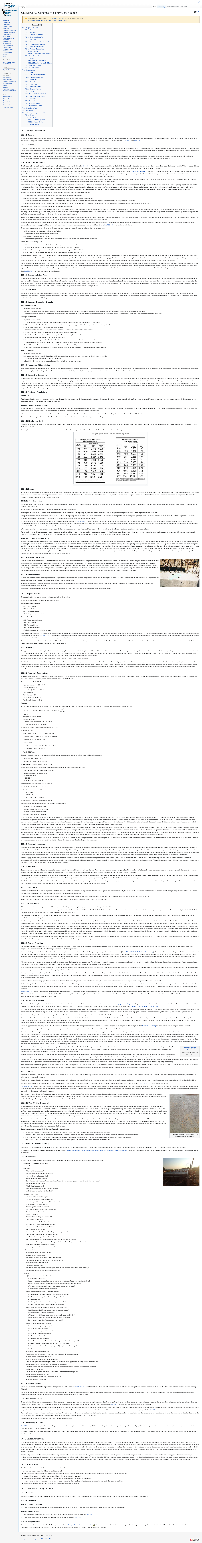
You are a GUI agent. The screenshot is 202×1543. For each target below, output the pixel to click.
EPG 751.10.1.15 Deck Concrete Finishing (139, 952)
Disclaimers (52, 1539)
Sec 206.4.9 (28, 271)
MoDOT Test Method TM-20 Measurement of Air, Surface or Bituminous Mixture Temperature (97, 1150)
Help (197, 12)
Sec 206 (85, 166)
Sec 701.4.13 (108, 225)
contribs (61, 18)
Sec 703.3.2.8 (80, 521)
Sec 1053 (78, 1517)
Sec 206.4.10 (44, 635)
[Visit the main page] (9, 8)
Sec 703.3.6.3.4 (26, 991)
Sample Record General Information (80, 1525)
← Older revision (35, 20)
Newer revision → (58, 20)
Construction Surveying (138, 171)
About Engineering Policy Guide (39, 1539)
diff (29, 20)
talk (57, 18)
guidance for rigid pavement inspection (121, 1004)
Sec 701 (126, 141)
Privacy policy (25, 1539)
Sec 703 (113, 1404)
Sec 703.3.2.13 (145, 1083)
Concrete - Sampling (149, 1026)
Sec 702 (137, 141)
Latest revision (45, 20)
